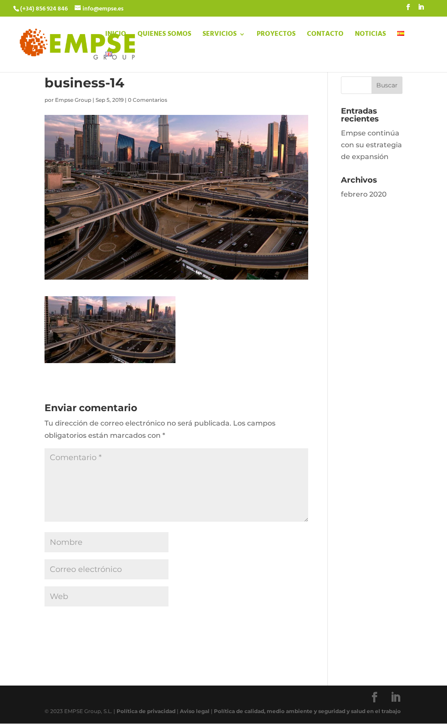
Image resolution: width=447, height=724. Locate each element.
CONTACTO (325, 35)
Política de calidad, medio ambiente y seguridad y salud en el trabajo (307, 711)
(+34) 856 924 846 (44, 9)
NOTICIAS (370, 35)
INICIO (115, 35)
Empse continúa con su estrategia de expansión (371, 145)
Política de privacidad (146, 711)
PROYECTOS (276, 35)
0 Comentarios (147, 100)
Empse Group (73, 100)
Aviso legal (195, 711)
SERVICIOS (220, 35)
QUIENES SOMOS (164, 35)
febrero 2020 (364, 194)
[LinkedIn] (421, 10)
